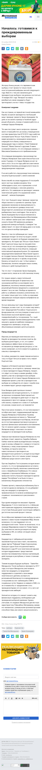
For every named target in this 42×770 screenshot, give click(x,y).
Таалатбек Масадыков (10, 631)
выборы (9, 628)
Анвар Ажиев (6, 44)
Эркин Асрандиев (28, 631)
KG (31, 17)
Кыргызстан (19, 628)
